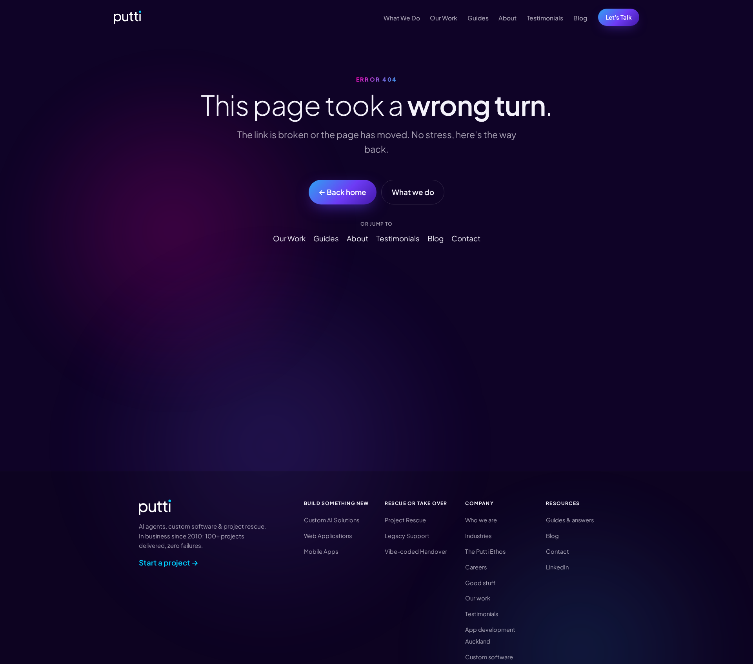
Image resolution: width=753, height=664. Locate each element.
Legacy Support (407, 535)
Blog (580, 18)
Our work (477, 598)
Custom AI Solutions (331, 520)
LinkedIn (557, 567)
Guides (478, 18)
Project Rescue (405, 520)
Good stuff (480, 582)
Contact (465, 238)
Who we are (481, 520)
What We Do (402, 18)
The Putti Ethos (485, 551)
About (507, 18)
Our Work (443, 18)
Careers (476, 567)
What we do (413, 192)
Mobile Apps (321, 551)
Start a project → (168, 562)
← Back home (342, 192)
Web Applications (328, 535)
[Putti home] (127, 17)
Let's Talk (619, 17)
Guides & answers (570, 520)
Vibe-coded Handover (416, 551)
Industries (478, 535)
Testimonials (545, 18)
